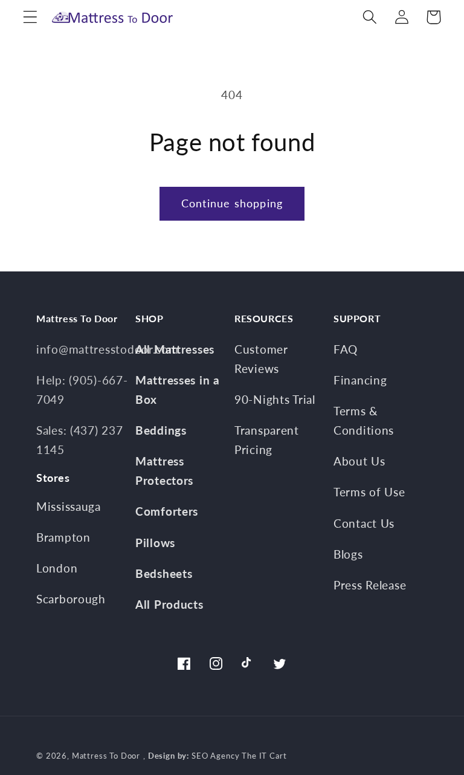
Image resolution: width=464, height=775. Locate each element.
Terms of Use (369, 492)
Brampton (63, 537)
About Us (359, 461)
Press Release (370, 585)
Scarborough (71, 599)
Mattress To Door (106, 755)
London (56, 568)
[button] (30, 17)
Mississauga (68, 506)
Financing (360, 380)
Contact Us (364, 523)
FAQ (346, 349)
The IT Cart (264, 755)
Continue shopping (232, 203)
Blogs (348, 554)
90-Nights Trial (274, 399)
